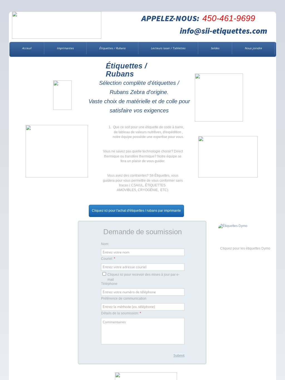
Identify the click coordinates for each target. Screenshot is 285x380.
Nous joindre (253, 48)
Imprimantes (65, 48)
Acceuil (26, 48)
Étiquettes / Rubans (112, 48)
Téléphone (109, 284)
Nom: (105, 244)
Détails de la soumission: (121, 313)
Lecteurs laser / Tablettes (168, 48)
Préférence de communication (123, 298)
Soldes (215, 48)
